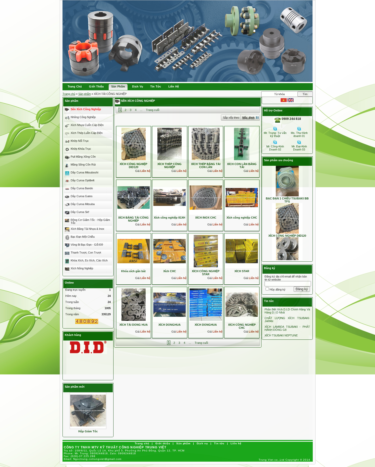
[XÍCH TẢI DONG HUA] (133, 304)
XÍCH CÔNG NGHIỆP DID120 (133, 165)
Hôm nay (71, 295)
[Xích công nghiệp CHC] (242, 197)
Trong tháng (72, 308)
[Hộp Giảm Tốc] (88, 410)
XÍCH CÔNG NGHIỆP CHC (242, 326)
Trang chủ (68, 93)
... (141, 109)
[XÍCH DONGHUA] (169, 304)
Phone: (100, 453)
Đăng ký (302, 289)
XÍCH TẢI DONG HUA (133, 324)
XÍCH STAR (241, 271)
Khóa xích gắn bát (133, 271)
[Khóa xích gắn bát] (133, 251)
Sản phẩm (84, 93)
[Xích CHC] (169, 251)
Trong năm (72, 314)
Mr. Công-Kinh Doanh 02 (275, 148)
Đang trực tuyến (75, 289)
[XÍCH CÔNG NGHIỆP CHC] (242, 304)
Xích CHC (169, 271)
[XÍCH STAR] (242, 251)
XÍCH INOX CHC (205, 217)
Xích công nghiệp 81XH (169, 217)
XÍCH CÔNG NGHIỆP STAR (205, 273)
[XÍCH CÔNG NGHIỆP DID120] (133, 143)
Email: (93, 459)
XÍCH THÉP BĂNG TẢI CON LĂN (205, 165)
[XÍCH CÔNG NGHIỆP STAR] (206, 251)
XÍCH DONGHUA (169, 324)
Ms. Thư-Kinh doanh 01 (299, 134)
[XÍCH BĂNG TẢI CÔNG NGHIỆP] (133, 197)
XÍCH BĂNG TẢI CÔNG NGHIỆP (133, 219)
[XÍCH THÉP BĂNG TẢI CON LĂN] (206, 143)
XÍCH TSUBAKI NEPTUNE (281, 335)
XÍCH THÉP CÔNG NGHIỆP (169, 165)
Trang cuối (152, 109)
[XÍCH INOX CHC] (206, 197)
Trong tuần (72, 302)
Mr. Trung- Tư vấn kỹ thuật (275, 134)
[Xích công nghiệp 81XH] (169, 197)
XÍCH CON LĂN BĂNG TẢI (242, 165)
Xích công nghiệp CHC (242, 217)
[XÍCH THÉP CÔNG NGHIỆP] (169, 143)
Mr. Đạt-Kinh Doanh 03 (299, 148)
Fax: (80, 456)
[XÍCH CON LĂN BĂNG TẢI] (242, 143)
